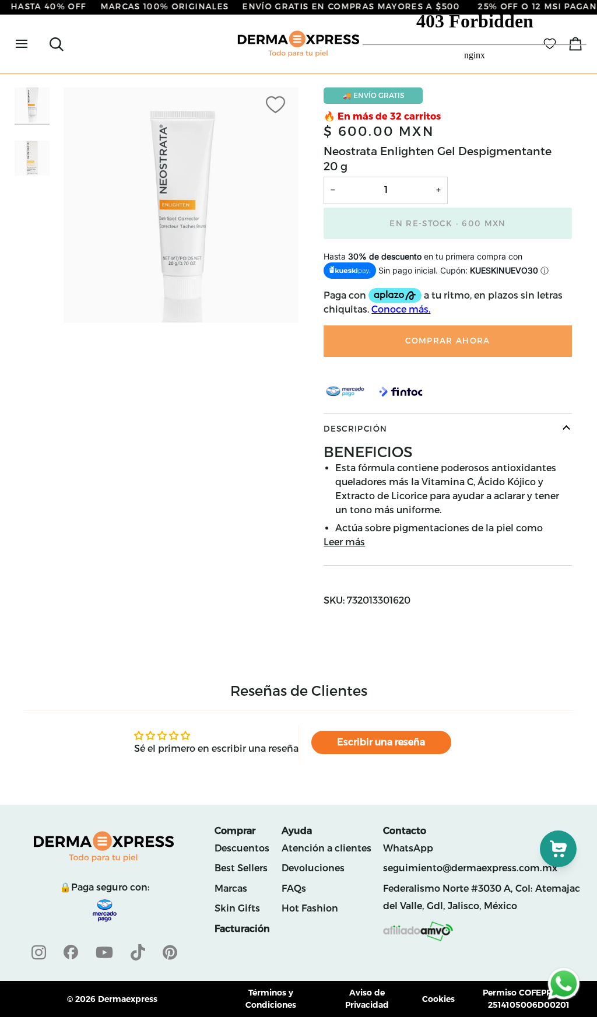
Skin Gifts (237, 908)
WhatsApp (408, 848)
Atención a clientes (326, 848)
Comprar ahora (447, 340)
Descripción (355, 428)
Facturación (242, 928)
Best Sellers (241, 868)
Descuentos (242, 848)
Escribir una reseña (381, 742)
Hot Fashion (310, 908)
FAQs (294, 888)
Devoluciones (313, 868)
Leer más (344, 542)
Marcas (231, 888)
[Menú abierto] (32, 44)
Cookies (438, 999)
